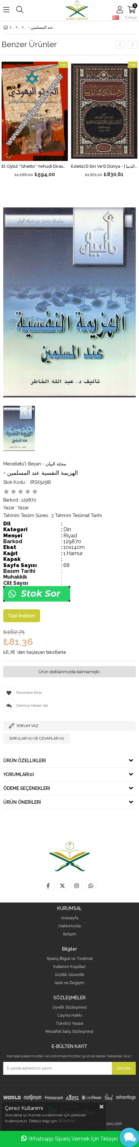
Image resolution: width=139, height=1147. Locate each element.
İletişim (69, 934)
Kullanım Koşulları (69, 967)
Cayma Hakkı (69, 1015)
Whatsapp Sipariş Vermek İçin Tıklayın (73, 1139)
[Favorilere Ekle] (34, 120)
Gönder (124, 1068)
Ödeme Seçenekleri (26, 788)
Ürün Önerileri (22, 802)
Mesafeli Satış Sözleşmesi (69, 1032)
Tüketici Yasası (69, 1024)
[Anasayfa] (10, 27)
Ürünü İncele (49, 120)
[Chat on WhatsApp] (36, 600)
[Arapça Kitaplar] (16, 27)
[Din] (23, 27)
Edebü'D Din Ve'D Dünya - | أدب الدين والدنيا (104, 166)
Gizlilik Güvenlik (69, 975)
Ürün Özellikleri (24, 760)
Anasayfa (69, 918)
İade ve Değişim (69, 983)
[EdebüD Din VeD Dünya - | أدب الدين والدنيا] (104, 111)
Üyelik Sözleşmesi (69, 1007)
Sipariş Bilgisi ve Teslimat (70, 959)
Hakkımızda (70, 926)
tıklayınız (66, 1120)
